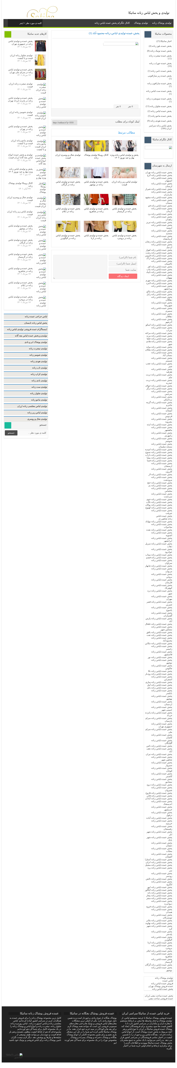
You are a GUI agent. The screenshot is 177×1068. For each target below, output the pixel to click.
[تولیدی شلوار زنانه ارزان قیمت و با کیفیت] (40, 65)
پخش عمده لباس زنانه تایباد (159, 272)
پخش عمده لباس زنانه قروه (159, 906)
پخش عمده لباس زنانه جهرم (159, 280)
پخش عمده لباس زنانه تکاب (159, 502)
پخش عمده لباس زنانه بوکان (158, 505)
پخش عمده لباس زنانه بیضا (159, 457)
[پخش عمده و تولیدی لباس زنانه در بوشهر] (96, 177)
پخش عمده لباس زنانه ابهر (159, 887)
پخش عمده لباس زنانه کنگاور (158, 890)
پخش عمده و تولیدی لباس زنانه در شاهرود (96, 210)
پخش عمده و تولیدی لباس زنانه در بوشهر (96, 183)
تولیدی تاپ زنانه (39, 367)
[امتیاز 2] (128, 99)
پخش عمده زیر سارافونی (160, 75)
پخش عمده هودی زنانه (161, 120)
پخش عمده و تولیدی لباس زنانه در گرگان (68, 183)
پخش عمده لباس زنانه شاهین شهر (161, 758)
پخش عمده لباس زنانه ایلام (159, 951)
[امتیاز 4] (134, 99)
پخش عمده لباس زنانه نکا (160, 671)
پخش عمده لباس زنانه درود (159, 784)
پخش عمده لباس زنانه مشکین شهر (161, 628)
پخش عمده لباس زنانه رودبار (158, 674)
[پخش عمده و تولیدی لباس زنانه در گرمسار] (124, 204)
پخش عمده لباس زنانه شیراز (158, 189)
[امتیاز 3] (131, 99)
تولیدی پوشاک (141, 23)
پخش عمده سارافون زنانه (159, 83)
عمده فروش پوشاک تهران (160, 986)
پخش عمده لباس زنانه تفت (159, 635)
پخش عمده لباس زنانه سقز (159, 898)
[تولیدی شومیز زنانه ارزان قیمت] (40, 118)
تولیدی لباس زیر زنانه (37, 412)
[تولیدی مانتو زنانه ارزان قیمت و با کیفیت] (40, 149)
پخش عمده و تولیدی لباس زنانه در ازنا (96, 236)
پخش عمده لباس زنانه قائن (159, 795)
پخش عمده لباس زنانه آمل (159, 685)
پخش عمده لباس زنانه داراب (158, 455)
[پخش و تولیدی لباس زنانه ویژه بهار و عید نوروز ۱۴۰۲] (124, 150)
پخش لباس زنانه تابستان (35, 323)
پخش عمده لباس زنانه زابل (159, 294)
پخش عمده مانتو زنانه (161, 116)
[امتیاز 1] (125, 99)
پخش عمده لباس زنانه (161, 111)
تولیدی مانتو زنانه (39, 399)
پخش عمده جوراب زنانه (160, 63)
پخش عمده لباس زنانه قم (160, 205)
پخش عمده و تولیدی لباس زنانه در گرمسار (124, 210)
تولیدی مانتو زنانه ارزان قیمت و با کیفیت (22, 142)
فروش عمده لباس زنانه (162, 983)
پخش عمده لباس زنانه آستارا (158, 859)
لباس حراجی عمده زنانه (36, 316)
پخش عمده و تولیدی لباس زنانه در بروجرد (124, 236)
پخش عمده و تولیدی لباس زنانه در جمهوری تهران (20, 42)
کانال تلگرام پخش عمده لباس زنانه (112, 23)
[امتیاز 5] (137, 99)
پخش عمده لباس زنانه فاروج (159, 793)
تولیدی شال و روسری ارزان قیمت (68, 156)
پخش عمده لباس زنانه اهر (160, 266)
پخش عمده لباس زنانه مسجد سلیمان (161, 445)
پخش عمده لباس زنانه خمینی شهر (161, 708)
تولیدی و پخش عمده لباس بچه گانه (31, 335)
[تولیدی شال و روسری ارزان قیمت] (67, 150)
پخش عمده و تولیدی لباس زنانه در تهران (20, 127)
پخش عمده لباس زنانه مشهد (158, 197)
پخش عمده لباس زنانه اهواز (159, 250)
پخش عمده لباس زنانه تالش (159, 879)
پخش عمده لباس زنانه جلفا (159, 338)
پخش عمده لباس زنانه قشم (159, 557)
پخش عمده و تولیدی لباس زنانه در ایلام (68, 210)
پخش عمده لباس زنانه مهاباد (158, 521)
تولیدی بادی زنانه (39, 380)
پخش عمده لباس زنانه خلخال (158, 624)
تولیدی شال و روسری (37, 419)
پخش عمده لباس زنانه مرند (159, 336)
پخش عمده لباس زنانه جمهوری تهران (161, 725)
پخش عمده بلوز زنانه (162, 46)
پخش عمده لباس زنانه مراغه (158, 333)
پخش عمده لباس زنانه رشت (159, 252)
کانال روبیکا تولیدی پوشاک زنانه (96, 156)
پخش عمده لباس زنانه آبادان (158, 798)
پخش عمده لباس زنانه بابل (159, 687)
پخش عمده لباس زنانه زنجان (158, 241)
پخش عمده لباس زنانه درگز (159, 388)
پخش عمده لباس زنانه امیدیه (158, 449)
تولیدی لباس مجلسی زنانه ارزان (32, 406)
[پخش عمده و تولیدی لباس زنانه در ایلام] (67, 204)
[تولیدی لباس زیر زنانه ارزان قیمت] (124, 177)
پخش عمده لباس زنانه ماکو (159, 291)
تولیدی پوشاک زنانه (161, 23)
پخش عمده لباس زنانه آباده (159, 818)
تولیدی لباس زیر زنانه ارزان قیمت (124, 183)
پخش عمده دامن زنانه (161, 71)
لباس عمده (167, 980)
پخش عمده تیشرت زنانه (160, 55)
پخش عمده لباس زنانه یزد (160, 214)
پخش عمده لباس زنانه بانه (159, 892)
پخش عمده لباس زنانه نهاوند (158, 923)
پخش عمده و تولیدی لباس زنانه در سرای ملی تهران (20, 71)
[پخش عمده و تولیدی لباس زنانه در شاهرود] (96, 204)
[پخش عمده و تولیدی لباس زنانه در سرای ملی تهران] (40, 79)
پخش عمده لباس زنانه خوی (159, 499)
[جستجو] (10, 22)
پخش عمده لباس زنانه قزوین (158, 255)
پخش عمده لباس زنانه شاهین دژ (164, 517)
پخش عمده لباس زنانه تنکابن (158, 643)
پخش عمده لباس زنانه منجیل (158, 865)
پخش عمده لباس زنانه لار (160, 474)
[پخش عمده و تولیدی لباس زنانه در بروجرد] (124, 231)
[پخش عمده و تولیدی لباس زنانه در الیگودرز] (67, 231)
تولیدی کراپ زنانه (39, 374)
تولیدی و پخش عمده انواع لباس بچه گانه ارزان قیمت (20, 156)
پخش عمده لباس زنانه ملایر (159, 920)
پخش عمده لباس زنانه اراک (159, 258)
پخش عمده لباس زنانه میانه (159, 347)
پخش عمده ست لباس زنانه (159, 91)
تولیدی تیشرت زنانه (38, 348)
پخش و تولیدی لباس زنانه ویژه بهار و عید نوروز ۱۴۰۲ (124, 156)
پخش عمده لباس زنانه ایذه (159, 424)
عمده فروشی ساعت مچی (160, 998)
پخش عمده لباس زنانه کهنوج (158, 507)
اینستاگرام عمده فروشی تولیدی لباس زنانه (27, 329)
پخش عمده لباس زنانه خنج (159, 482)
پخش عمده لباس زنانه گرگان (158, 964)
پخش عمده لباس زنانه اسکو (159, 324)
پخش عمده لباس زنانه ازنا (160, 942)
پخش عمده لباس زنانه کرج (159, 175)
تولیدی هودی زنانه (38, 361)
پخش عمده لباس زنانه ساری (158, 682)
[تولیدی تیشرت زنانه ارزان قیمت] (40, 92)
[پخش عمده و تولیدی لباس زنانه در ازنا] (96, 231)
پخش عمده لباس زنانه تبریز (159, 222)
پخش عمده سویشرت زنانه (159, 98)
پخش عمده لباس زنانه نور (160, 657)
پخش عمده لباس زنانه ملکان (158, 349)
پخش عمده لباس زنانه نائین (159, 746)
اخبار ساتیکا (166, 41)
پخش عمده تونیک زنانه (161, 51)
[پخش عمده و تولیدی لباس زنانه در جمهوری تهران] (40, 50)
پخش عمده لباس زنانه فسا (159, 460)
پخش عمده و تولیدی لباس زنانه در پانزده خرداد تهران (20, 99)
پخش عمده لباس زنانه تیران (159, 754)
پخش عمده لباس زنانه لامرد (159, 283)
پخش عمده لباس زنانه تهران (158, 172)
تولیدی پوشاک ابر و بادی (36, 342)
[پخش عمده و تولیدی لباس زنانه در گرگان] (67, 177)
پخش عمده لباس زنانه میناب (158, 554)
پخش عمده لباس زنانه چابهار (158, 565)
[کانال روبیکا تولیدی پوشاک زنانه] (96, 150)
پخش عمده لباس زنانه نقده (159, 529)
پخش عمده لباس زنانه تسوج (158, 452)
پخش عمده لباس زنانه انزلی (159, 862)
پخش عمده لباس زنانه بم (160, 485)
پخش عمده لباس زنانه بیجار (159, 895)
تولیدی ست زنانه (39, 387)
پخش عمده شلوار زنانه (161, 106)
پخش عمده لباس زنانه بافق (159, 632)
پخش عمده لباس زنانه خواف (158, 385)
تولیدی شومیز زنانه (38, 355)
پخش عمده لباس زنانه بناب (159, 269)
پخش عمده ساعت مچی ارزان (159, 995)
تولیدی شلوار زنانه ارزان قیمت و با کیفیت (21, 56)
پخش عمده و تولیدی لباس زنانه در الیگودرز (68, 236)
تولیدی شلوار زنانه (38, 393)
